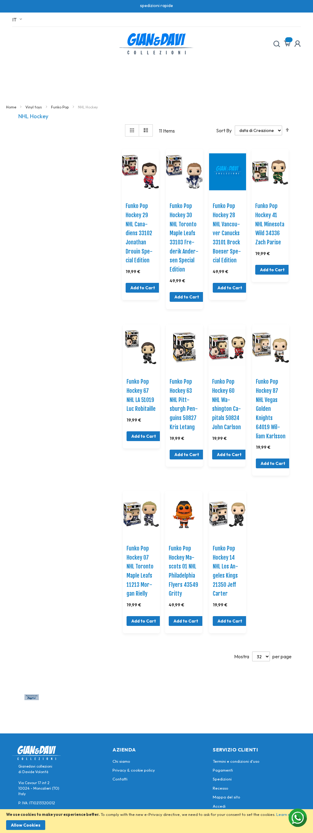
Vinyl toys (34, 107)
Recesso (220, 788)
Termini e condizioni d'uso (236, 761)
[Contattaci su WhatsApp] (298, 818)
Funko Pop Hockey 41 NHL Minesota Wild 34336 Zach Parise (269, 224)
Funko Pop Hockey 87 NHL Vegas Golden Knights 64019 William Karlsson (270, 408)
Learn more (287, 814)
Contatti (119, 778)
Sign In (297, 44)
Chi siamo (121, 761)
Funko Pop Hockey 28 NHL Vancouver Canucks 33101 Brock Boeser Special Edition (227, 233)
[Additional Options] (31, 698)
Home (11, 107)
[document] (156, 821)
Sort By (224, 130)
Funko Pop (60, 107)
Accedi (219, 806)
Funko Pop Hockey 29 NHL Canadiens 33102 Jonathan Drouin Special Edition (139, 233)
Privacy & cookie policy (133, 770)
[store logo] (156, 43)
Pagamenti (223, 770)
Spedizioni (222, 778)
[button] (18, 20)
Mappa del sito (226, 797)
